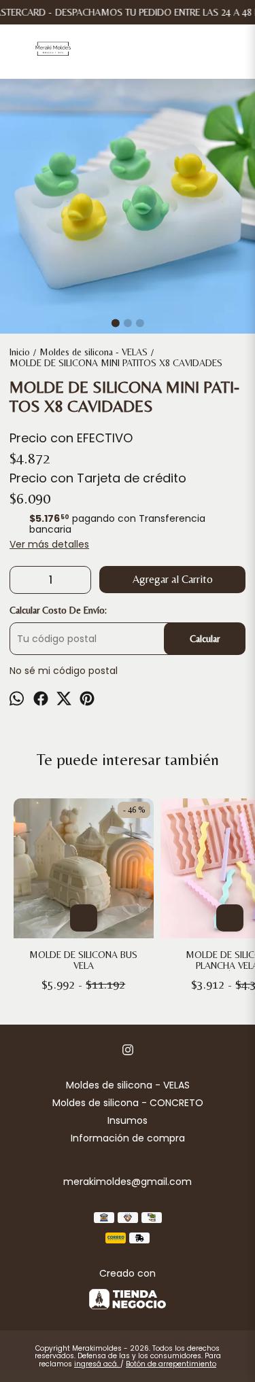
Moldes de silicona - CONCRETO (127, 1103)
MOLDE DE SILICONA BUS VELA (83, 960)
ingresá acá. (97, 1364)
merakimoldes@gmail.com (127, 1181)
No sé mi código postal (64, 670)
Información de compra (128, 1138)
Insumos (127, 1120)
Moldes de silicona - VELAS (128, 1085)
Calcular (205, 638)
